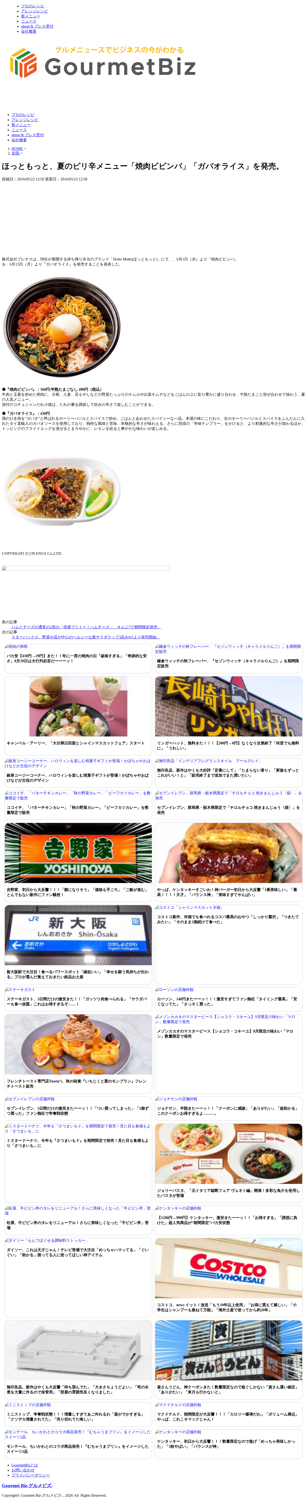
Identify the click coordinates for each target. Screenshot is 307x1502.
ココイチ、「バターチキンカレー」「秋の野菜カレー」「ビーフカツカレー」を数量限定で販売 (78, 810)
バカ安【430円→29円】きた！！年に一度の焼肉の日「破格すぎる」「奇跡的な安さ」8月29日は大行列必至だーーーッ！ (77, 658)
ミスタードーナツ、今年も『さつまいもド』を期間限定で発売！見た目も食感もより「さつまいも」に (78, 1143)
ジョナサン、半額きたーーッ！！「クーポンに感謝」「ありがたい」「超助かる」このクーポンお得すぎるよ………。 (228, 1110)
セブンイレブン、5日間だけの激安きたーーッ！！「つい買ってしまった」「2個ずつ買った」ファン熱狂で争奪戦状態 (78, 1110)
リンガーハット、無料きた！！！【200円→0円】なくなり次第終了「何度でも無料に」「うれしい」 (228, 745)
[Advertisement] (89, 97)
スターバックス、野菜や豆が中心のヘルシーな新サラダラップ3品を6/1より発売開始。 (86, 637)
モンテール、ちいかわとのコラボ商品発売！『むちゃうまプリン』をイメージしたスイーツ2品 (78, 1448)
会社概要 (28, 31)
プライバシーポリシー (31, 1475)
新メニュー (30, 16)
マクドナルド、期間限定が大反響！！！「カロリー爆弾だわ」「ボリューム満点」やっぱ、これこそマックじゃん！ (228, 1416)
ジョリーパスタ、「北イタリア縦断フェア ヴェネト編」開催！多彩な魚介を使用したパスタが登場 (228, 1193)
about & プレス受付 (37, 26)
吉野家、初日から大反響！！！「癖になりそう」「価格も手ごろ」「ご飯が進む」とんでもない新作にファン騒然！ (78, 892)
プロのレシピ (32, 6)
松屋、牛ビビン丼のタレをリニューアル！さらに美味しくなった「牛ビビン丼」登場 (78, 1225)
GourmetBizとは (25, 1465)
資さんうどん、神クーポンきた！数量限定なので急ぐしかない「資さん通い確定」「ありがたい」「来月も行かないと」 (228, 1389)
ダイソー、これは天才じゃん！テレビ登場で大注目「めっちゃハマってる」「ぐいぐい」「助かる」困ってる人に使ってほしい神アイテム (78, 1252)
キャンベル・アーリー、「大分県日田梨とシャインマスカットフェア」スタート (76, 743)
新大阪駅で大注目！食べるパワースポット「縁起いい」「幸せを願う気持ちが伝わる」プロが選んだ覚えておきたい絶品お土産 (78, 974)
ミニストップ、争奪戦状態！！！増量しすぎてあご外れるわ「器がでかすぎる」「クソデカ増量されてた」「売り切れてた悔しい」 (76, 1416)
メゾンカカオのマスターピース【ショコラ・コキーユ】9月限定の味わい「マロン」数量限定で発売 (225, 1033)
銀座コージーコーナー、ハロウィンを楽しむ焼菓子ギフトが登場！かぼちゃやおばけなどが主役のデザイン (78, 777)
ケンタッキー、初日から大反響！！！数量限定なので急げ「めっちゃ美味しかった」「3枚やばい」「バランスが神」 (226, 1443)
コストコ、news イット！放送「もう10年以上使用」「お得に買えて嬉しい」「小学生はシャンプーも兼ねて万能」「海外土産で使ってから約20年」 (227, 1307)
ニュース (28, 21)
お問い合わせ (23, 1470)
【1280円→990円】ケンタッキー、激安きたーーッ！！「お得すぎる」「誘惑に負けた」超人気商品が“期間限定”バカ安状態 (227, 1220)
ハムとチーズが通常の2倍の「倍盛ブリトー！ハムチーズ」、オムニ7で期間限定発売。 (86, 627)
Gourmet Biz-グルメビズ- (27, 1485)
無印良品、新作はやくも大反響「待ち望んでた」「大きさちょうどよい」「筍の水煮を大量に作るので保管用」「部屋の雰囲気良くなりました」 (78, 1389)
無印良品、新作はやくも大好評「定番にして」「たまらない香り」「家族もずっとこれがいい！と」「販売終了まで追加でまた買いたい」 (228, 772)
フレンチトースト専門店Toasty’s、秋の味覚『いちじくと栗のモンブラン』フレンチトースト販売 (77, 1083)
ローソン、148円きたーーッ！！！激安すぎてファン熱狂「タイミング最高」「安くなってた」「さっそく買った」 (227, 1001)
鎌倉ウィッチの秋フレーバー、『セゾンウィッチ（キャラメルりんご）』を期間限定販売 (228, 663)
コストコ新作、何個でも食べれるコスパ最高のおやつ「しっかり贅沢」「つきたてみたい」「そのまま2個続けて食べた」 (228, 919)
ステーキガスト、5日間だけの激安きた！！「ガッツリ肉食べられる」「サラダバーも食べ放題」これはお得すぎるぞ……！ (77, 1001)
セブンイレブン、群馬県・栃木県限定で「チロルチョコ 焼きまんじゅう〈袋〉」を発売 (228, 810)
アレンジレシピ (34, 11)
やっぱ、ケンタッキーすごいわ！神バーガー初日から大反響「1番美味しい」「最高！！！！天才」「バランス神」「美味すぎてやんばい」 (227, 892)
